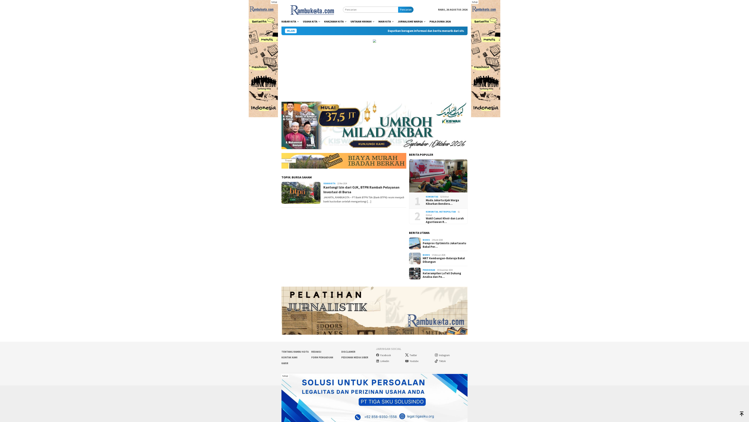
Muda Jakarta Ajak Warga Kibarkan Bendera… (442, 202)
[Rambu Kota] (312, 9)
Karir (284, 363)
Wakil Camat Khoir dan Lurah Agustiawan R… (445, 220)
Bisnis (426, 240)
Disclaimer (348, 351)
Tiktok (442, 361)
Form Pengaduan (322, 357)
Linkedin (384, 361)
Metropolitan (447, 211)
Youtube (414, 361)
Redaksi (316, 351)
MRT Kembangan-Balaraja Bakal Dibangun (444, 260)
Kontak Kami (289, 357)
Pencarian (406, 9)
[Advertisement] (374, 72)
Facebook (385, 355)
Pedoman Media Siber (354, 357)
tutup (274, 1)
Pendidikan (429, 270)
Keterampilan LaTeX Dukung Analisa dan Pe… (442, 275)
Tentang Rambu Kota (295, 351)
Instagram (444, 355)
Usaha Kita (329, 183)
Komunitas (432, 196)
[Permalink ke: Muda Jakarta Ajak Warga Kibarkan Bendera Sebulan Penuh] (438, 176)
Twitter (413, 355)
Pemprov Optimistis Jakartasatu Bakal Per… (444, 245)
